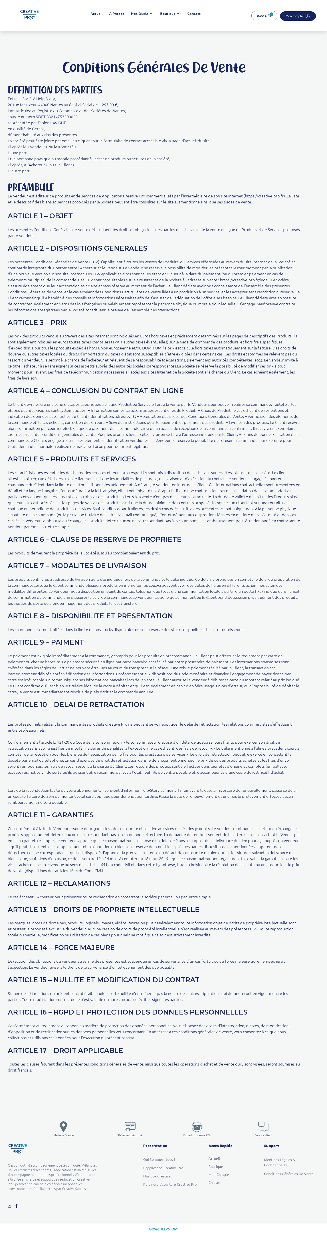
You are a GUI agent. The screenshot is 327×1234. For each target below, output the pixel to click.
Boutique (168, 13)
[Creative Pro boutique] (29, 15)
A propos (116, 13)
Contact (194, 13)
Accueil (97, 13)
